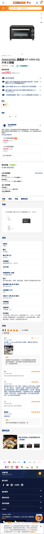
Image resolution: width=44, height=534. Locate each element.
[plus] (16, 116)
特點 (3, 199)
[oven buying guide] (22, 442)
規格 (10, 199)
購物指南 (24, 199)
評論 (16, 199)
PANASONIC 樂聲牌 (13, 59)
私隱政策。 (33, 532)
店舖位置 (5, 472)
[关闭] (40, 526)
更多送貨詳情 (38, 173)
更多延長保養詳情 (6, 135)
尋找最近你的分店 (7, 474)
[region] (22, 528)
